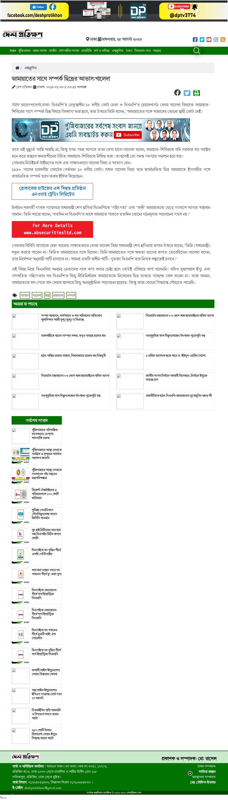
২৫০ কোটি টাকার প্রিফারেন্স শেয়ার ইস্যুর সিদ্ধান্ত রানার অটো (44, 734)
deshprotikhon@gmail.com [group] (37, 787)
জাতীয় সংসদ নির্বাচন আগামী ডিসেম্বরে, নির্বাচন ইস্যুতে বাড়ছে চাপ (176, 378)
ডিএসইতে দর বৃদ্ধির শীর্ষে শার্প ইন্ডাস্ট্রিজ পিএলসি (46, 652)
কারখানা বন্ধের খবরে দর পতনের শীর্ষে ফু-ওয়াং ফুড (46, 572)
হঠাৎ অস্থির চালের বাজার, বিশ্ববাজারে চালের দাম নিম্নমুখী (73, 356)
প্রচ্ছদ (13, 50)
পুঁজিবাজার (24, 50)
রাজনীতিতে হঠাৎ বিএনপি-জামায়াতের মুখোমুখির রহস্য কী (179, 396)
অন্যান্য (157, 50)
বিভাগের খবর (142, 50)
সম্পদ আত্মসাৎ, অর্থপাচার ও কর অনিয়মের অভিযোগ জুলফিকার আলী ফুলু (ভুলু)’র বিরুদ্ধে (71, 318)
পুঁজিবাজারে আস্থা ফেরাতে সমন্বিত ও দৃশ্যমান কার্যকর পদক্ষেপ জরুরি (47, 454)
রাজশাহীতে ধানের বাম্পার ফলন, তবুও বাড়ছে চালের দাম (73, 336)
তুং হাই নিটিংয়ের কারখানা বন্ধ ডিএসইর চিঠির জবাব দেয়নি (46, 534)
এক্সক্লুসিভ (118, 50)
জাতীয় (53, 50)
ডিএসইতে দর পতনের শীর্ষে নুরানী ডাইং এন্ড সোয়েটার (44, 634)
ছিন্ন (47, 295)
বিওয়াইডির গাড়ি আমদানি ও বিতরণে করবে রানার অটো (46, 714)
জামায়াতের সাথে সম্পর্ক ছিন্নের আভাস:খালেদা (61, 78)
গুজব (129, 50)
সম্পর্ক (71, 295)
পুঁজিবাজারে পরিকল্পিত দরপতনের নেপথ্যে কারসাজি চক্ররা (45, 434)
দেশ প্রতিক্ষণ (24, 87)
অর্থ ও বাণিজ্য (102, 50)
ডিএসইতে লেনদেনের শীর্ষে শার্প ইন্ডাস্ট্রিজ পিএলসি (44, 594)
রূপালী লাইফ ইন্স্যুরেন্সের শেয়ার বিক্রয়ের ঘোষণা (46, 672)
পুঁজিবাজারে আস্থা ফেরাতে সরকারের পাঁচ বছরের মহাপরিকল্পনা (47, 474)
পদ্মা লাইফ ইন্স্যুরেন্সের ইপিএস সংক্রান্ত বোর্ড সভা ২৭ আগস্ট (47, 694)
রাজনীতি (86, 50)
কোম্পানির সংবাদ (69, 50)
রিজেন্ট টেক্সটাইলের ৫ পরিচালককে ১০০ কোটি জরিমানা (45, 494)
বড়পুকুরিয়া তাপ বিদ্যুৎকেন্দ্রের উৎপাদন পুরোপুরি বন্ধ (70, 396)
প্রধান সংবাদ (40, 50)
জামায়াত (58, 295)
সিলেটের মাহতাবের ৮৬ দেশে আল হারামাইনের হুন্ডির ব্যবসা (75, 376)
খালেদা (37, 295)
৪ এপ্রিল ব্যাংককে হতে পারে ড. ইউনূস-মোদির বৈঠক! (176, 356)
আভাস (25, 295)
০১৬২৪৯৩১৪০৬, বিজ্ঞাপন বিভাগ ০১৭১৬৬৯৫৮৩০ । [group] (52, 782)
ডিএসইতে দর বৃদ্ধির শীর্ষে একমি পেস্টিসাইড (46, 552)
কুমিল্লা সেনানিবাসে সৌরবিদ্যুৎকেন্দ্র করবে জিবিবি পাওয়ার (44, 514)
